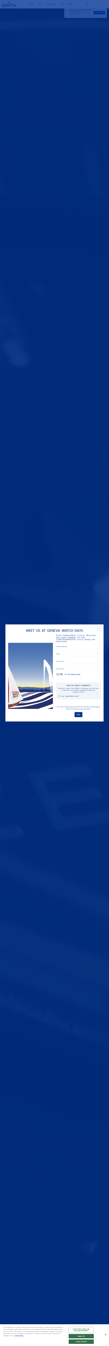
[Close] (99, 628)
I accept (72, 674)
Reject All (81, 1336)
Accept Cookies (81, 1342)
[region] (54, 1335)
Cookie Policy (19, 1336)
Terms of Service (80, 709)
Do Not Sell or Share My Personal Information (81, 1330)
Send (78, 715)
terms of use (75, 674)
